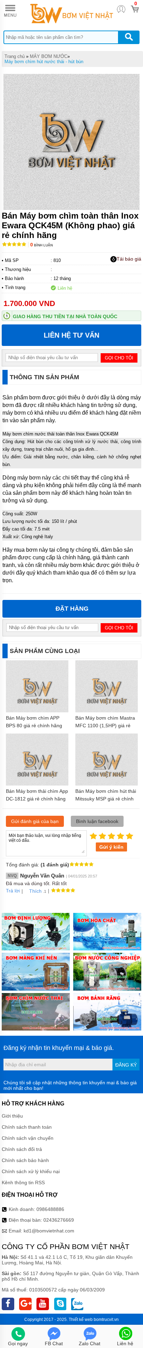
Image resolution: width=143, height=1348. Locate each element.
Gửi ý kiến (111, 847)
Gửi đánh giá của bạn (35, 821)
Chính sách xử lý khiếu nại (31, 1171)
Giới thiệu (12, 1116)
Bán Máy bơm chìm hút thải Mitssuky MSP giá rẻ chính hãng (105, 798)
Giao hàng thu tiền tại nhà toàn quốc (65, 316)
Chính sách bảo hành (25, 1160)
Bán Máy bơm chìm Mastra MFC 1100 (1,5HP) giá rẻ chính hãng (105, 725)
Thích (35, 891)
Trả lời (13, 890)
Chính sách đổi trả (22, 1149)
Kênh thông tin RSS (23, 1182)
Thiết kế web (81, 1319)
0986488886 (50, 1209)
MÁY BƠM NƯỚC (48, 56)
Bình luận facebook (97, 821)
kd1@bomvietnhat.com (49, 1230)
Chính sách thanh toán (27, 1127)
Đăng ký (126, 1065)
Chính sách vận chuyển (27, 1138)
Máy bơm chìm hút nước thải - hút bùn (44, 61)
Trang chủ (15, 56)
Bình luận (41, 245)
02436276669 (58, 1220)
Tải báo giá (129, 259)
